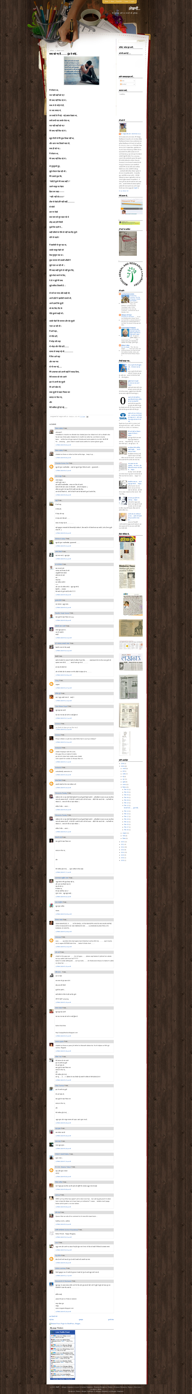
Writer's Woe (125, 345)
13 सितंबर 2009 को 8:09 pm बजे (63, 1207)
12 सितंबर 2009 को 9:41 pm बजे (63, 607)
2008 (122, 763)
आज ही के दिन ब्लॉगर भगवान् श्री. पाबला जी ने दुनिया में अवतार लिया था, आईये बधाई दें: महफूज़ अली (135, 333)
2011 (122, 844)
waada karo (58, 1367)
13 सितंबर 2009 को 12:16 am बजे (64, 742)
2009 (122, 766)
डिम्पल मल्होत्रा (59, 428)
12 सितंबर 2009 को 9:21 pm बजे (63, 559)
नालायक (63, 1375)
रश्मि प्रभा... (58, 972)
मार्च (123, 771)
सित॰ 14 (126, 811)
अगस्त (124, 784)
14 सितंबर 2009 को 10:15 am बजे (64, 1237)
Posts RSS (119, 1)
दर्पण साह (57, 1212)
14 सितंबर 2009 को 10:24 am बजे (64, 1250)
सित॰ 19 (126, 819)
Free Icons (137, 1387)
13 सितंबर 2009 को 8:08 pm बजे (63, 1189)
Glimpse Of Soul (126, 315)
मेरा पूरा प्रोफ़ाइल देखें (123, 191)
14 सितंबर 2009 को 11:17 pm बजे (64, 1275)
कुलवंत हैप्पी (58, 600)
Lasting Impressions (127, 294)
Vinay (57, 680)
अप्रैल (124, 774)
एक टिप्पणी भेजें (53, 1316)
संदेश (123, 81)
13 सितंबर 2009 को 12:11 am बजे (64, 718)
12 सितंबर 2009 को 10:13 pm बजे (64, 637)
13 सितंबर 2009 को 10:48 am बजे (64, 914)
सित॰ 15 (126, 814)
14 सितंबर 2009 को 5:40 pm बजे (63, 1262)
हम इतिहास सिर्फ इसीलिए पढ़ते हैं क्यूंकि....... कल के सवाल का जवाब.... (134, 449)
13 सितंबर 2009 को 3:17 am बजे (63, 762)
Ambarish (58, 748)
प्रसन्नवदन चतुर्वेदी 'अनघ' (62, 878)
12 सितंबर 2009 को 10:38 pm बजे (64, 675)
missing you (58, 1346)
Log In (132, 1)
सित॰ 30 (126, 830)
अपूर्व (56, 500)
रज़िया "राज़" (58, 1057)
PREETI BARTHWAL (62, 1154)
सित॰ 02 (126, 789)
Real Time (62, 1379)
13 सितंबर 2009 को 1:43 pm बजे (63, 1002)
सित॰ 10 (126, 803)
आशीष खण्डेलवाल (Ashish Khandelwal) (66, 1230)
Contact (126, 1)
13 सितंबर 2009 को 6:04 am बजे (63, 809)
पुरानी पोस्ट (111, 1319)
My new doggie (125, 347)
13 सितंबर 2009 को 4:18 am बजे (63, 787)
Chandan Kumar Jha (61, 463)
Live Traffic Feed (63, 1332)
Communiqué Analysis (128, 328)
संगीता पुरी (58, 693)
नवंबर (124, 836)
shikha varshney (60, 1268)
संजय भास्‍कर (59, 1008)
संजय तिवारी (58, 780)
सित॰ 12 (126, 805)
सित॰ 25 (126, 824)
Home (106, 1)
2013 (122, 850)
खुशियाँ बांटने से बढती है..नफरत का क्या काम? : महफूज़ (134, 383)
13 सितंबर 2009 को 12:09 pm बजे (64, 931)
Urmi (56, 1242)
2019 (122, 860)
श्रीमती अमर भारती (60, 626)
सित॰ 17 (126, 816)
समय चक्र (58, 1141)
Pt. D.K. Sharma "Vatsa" (63, 1167)
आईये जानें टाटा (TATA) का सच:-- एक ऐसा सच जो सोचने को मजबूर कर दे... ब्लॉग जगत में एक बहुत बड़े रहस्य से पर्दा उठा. (135, 417)
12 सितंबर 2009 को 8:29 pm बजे (63, 495)
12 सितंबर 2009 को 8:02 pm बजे (63, 445)
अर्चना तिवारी (58, 551)
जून (123, 779)
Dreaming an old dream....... (129, 316)
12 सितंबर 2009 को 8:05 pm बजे (63, 457)
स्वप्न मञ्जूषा (58, 476)
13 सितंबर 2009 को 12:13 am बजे (64, 729)
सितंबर (124, 787)
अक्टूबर (124, 833)
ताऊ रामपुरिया (58, 902)
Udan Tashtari (59, 1085)
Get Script (55, 1379)
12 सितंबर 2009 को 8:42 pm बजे (63, 533)
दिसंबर (124, 838)
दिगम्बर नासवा (58, 920)
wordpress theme (96, 1389)
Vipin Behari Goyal (61, 706)
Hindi (52, 1337)
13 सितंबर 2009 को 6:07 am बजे (63, 831)
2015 (122, 855)
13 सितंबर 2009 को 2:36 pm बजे (63, 1051)
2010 (122, 842)
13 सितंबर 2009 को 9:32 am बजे (63, 896)
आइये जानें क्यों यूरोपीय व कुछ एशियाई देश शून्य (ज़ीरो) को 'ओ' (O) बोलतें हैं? (135, 399)
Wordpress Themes (74, 1391)
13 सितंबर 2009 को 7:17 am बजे (63, 872)
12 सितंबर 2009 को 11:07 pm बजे (64, 688)
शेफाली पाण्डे (58, 837)
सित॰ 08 (126, 800)
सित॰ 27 (126, 827)
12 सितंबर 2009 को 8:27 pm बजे (63, 470)
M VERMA (58, 564)
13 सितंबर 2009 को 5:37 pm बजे (63, 1080)
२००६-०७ (53, 1350)
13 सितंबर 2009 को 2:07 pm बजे (63, 1036)
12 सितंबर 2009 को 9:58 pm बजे (63, 620)
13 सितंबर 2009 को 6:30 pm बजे (63, 1135)
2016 (122, 858)
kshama (57, 724)
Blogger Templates (68, 1387)
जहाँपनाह (61, 1371)
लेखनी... (134, 8)
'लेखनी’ (136, 188)
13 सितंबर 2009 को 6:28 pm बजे (63, 1123)
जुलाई (124, 782)
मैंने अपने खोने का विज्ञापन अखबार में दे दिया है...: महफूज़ (134, 433)
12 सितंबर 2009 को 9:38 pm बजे (63, 594)
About (112, 1)
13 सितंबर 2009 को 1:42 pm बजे (63, 966)
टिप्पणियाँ (124, 84)
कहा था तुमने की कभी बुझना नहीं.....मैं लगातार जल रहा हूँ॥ (134, 367)
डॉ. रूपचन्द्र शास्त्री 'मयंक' (62, 643)
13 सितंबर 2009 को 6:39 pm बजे (63, 1148)
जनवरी (124, 768)
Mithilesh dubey (60, 539)
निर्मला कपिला (58, 1182)
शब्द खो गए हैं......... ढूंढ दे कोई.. (63, 53)
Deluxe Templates (87, 1387)
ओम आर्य (57, 952)
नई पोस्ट (51, 1319)
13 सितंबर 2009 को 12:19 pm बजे (64, 946)
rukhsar (57, 1195)
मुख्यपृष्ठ (81, 1319)
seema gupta (59, 1041)
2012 (122, 847)
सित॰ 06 (126, 797)
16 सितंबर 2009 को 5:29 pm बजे (63, 1311)
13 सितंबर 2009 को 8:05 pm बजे (63, 1176)
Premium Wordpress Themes (103, 1387)
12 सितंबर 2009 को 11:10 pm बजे (64, 700)
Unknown (58, 937)
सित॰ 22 (126, 822)
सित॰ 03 (126, 792)
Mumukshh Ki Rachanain (63, 1281)
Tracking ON (69, 1379)
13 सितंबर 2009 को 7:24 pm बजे (63, 1161)
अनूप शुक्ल (58, 1128)
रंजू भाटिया (58, 1255)
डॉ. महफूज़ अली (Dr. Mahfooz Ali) (131, 133)
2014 (122, 852)
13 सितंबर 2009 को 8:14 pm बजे (63, 1224)
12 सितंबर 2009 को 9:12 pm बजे (63, 546)
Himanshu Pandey (61, 793)
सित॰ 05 (126, 795)
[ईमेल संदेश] (86, 416)
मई (123, 776)
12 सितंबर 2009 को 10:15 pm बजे (64, 650)
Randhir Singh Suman (62, 613)
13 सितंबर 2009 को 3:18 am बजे (63, 774)
